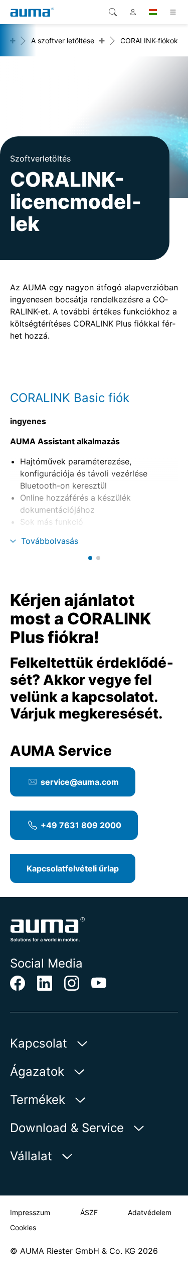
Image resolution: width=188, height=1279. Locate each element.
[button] (90, 558)
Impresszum (30, 1212)
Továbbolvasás (49, 541)
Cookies (23, 1227)
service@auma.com (80, 782)
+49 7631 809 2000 (81, 825)
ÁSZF (89, 1212)
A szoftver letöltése (62, 40)
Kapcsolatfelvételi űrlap (73, 868)
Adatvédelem (149, 1212)
